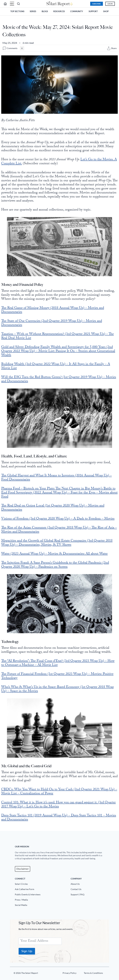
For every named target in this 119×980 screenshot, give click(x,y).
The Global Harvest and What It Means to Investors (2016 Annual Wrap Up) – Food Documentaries (56, 478)
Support (93, 11)
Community (76, 11)
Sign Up (26, 951)
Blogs (45, 11)
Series (33, 11)
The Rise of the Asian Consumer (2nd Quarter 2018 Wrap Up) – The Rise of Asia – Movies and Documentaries (59, 530)
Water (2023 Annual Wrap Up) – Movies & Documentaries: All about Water (54, 554)
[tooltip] (109, 48)
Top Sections (17, 11)
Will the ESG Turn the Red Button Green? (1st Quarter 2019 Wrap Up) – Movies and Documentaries (58, 379)
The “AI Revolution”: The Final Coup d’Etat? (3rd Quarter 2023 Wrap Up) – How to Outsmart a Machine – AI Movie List (58, 663)
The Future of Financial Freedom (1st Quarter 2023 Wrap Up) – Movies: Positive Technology (57, 676)
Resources (59, 11)
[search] (6, 3)
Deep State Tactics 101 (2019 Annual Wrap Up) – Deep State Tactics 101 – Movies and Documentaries (58, 818)
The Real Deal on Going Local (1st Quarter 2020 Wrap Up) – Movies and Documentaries (52, 508)
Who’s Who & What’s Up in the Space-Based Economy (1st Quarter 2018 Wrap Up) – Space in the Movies (57, 689)
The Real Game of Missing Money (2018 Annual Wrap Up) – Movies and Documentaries (52, 310)
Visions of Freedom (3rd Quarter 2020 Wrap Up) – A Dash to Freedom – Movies (58, 519)
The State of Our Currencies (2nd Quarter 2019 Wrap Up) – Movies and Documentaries (51, 323)
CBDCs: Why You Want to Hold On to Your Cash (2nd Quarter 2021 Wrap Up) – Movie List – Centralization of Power (59, 792)
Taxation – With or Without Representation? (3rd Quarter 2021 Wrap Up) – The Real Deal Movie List (57, 336)
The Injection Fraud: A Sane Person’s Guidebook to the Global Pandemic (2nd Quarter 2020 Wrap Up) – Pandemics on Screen (55, 565)
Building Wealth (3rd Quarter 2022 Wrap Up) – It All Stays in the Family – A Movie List (55, 366)
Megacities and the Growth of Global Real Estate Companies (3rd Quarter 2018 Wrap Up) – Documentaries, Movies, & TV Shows (56, 543)
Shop (106, 11)
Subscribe (96, 4)
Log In (110, 4)
